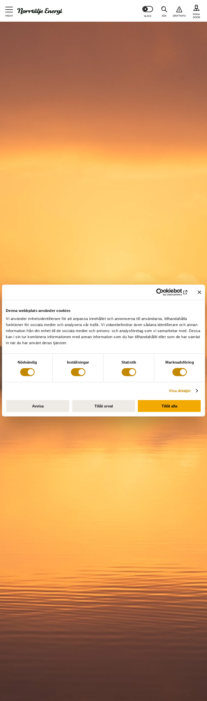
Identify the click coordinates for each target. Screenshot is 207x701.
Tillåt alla (169, 406)
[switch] (78, 372)
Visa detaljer (180, 391)
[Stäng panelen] (199, 292)
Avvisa (38, 406)
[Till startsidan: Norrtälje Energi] (40, 11)
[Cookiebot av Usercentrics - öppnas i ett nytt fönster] (166, 292)
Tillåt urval (103, 406)
